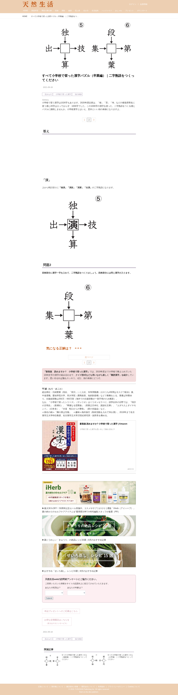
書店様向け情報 (72, 687)
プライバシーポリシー (116, 687)
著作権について (57, 687)
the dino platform (92, 692)
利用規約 (101, 687)
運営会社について (88, 687)
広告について (43, 687)
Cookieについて (134, 687)
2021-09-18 (48, 87)
